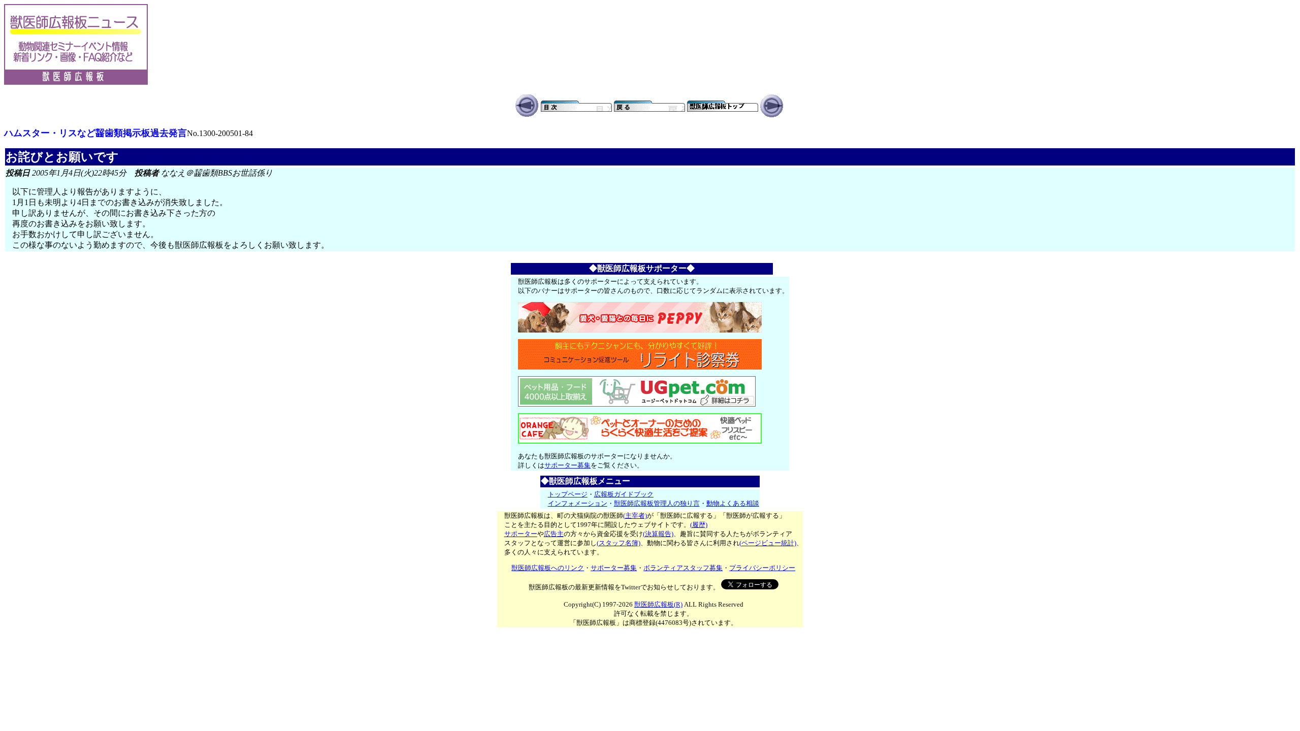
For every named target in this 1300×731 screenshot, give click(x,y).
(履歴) (698, 524)
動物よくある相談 (732, 503)
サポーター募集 (567, 465)
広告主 (554, 534)
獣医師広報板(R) (658, 604)
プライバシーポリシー (762, 568)
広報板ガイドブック (624, 494)
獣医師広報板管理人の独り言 (657, 503)
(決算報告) (658, 534)
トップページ (568, 494)
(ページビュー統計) (767, 543)
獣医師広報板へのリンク (547, 568)
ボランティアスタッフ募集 (683, 568)
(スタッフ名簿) (618, 543)
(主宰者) (635, 515)
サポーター (520, 534)
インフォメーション (577, 503)
